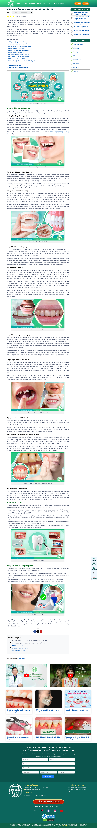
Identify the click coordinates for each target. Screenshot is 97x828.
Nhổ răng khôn (76, 67)
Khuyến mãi (94, 578)
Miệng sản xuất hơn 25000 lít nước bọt (19, 59)
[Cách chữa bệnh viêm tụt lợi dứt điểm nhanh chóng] (48, 726)
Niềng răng (32, 3)
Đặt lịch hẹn (78, 3)
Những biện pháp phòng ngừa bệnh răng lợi (82, 23)
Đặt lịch (94, 564)
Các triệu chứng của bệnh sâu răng (76, 710)
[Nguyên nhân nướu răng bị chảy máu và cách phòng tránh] (19, 699)
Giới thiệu (25, 3)
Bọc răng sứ (76, 52)
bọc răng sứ (61, 132)
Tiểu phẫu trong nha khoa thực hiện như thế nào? (81, 13)
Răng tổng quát (22, 658)
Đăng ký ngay (48, 776)
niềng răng (53, 132)
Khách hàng (61, 3)
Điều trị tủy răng (77, 59)
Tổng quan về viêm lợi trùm (81, 30)
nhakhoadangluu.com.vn (18, 650)
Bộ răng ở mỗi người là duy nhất (17, 44)
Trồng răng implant (78, 44)
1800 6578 (17, 645)
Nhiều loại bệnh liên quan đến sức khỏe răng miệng (22, 61)
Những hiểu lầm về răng (14, 65)
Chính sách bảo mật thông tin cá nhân (77, 787)
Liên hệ (55, 3)
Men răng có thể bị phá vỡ (16, 52)
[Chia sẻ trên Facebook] (34, 631)
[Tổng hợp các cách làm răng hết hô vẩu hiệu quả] (48, 699)
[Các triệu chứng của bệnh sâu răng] (78, 699)
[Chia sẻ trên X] (37, 631)
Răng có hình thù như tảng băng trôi (18, 50)
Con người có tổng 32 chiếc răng (17, 48)
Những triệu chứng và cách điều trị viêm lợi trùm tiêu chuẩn (81, 18)
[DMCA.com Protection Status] (48, 820)
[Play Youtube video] (26, 675)
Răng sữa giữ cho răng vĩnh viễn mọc (19, 56)
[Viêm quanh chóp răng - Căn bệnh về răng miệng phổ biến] (78, 726)
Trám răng (75, 71)
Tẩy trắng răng (77, 56)
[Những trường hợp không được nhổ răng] (19, 726)
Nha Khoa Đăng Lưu (66, 825)
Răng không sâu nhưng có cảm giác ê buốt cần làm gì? (81, 27)
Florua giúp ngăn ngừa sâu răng (18, 63)
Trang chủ (19, 3)
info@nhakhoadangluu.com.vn (20, 648)
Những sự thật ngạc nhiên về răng (17, 42)
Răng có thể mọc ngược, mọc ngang (18, 54)
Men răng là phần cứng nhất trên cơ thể (19, 46)
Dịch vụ (44, 3)
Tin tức (50, 3)
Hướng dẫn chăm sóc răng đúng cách (17, 67)
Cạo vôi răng (76, 63)
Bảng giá (38, 3)
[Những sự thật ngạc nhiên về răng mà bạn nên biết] (11, 3)
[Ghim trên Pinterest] (41, 631)
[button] (72, 3)
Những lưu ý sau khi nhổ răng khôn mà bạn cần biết (82, 35)
